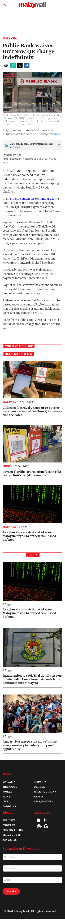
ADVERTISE (10, 839)
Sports (39, 796)
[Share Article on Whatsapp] (13, 67)
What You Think (45, 791)
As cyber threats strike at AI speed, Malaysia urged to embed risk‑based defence (29, 536)
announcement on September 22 (31, 198)
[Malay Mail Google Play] (46, 822)
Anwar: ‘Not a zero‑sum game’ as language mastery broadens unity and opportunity (30, 745)
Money (7, 466)
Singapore (10, 787)
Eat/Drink (9, 806)
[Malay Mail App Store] (39, 822)
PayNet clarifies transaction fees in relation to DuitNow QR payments (32, 473)
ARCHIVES (9, 820)
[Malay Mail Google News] (46, 828)
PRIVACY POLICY (13, 830)
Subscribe (11, 891)
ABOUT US (9, 825)
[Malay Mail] (32, 7)
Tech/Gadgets (43, 801)
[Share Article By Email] (6, 67)
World (7, 791)
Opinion (39, 787)
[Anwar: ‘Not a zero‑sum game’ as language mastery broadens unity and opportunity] (32, 714)
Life (5, 801)
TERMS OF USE (12, 835)
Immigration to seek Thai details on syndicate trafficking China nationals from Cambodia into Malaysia (32, 679)
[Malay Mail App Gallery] (39, 828)
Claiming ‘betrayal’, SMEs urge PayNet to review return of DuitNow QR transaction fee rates (32, 411)
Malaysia (10, 38)
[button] (59, 145)
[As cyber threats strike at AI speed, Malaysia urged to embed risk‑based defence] (32, 504)
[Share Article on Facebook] (26, 67)
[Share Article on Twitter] (20, 67)
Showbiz (40, 782)
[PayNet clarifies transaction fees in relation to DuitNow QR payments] (32, 443)
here (57, 134)
